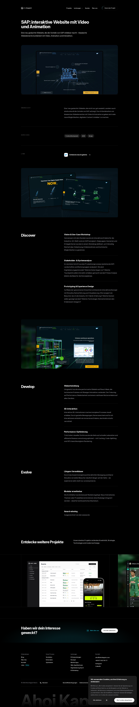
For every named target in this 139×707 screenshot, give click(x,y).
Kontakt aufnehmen (110, 630)
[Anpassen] (107, 700)
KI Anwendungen (76, 657)
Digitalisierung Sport (77, 668)
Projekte (69, 8)
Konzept (73, 660)
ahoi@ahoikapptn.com (102, 657)
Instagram (98, 663)
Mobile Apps (74, 662)
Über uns (94, 8)
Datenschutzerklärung (86, 682)
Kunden (87, 8)
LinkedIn (98, 666)
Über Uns (24, 660)
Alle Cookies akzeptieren (124, 700)
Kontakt (23, 662)
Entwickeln (49, 660)
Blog (22, 657)
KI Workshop (74, 670)
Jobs (22, 665)
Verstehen (49, 657)
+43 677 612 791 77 (101, 660)
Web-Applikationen (77, 665)
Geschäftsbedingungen (70, 682)
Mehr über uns (94, 630)
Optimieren (49, 662)
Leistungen (77, 8)
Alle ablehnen (97, 700)
